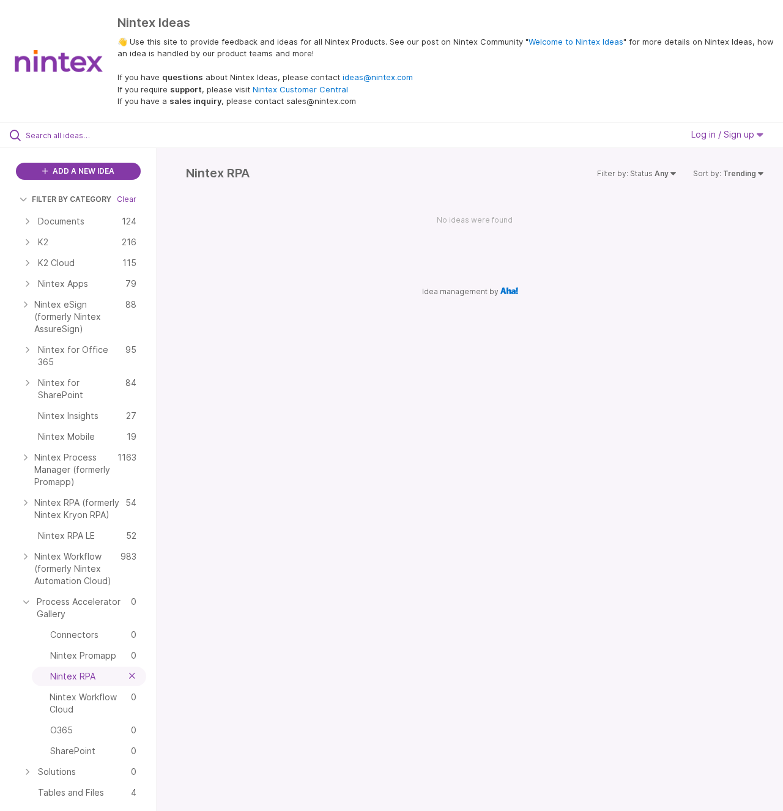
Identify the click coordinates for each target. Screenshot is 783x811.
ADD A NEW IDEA (82, 171)
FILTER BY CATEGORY (71, 199)
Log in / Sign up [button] (724, 134)
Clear (126, 199)
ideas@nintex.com (378, 77)
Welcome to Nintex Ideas (576, 41)
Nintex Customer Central (300, 89)
